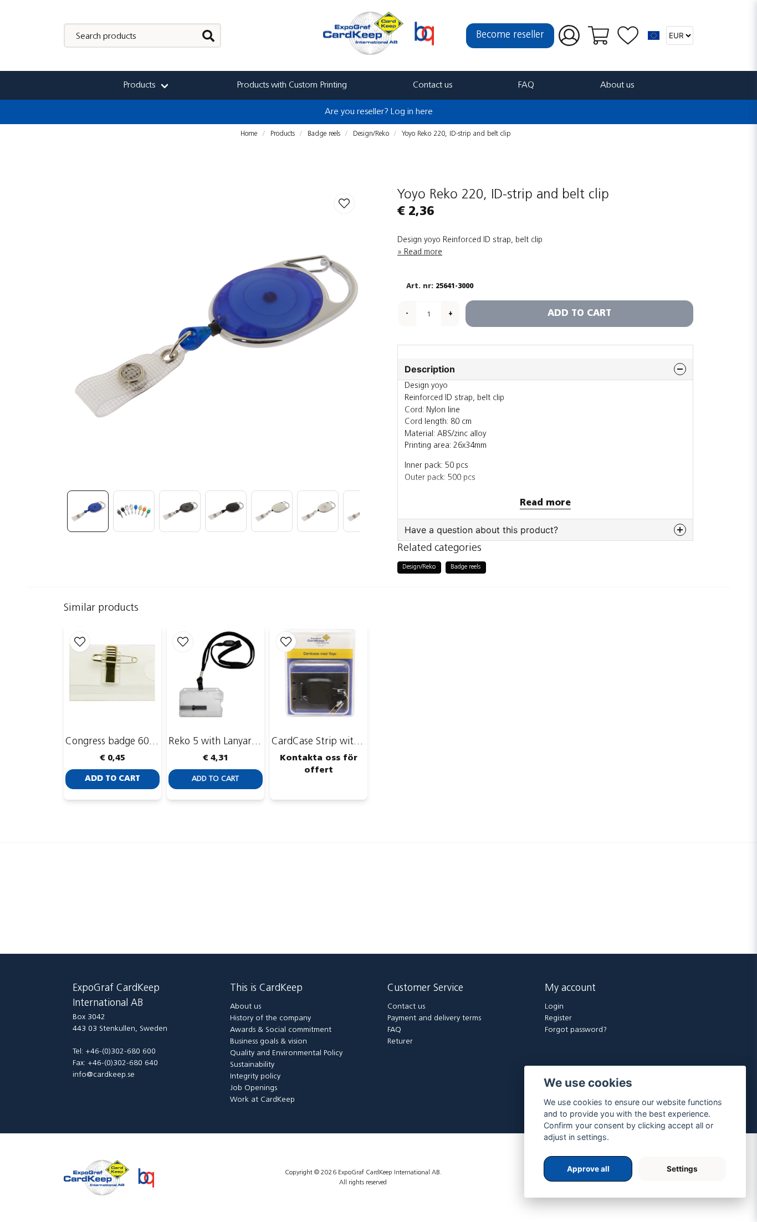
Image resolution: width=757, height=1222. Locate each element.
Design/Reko (371, 133)
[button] (654, 35)
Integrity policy (255, 1076)
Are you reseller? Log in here (379, 112)
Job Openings (253, 1088)
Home (249, 133)
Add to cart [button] (215, 779)
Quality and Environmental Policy (286, 1053)
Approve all (588, 1168)
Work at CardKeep (262, 1100)
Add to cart (112, 779)
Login (554, 1007)
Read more (423, 252)
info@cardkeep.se (104, 1075)
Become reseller (510, 35)
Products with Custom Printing (292, 85)
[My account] (569, 35)
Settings (682, 1168)
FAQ (526, 85)
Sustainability (252, 1065)
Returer (400, 1041)
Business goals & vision (268, 1041)
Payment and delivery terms (434, 1018)
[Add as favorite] (628, 35)
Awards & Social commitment (280, 1030)
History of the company (270, 1018)
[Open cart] (598, 35)
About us (617, 85)
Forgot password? (576, 1030)
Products (139, 85)
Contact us (432, 85)
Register (558, 1018)
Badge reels (324, 133)
